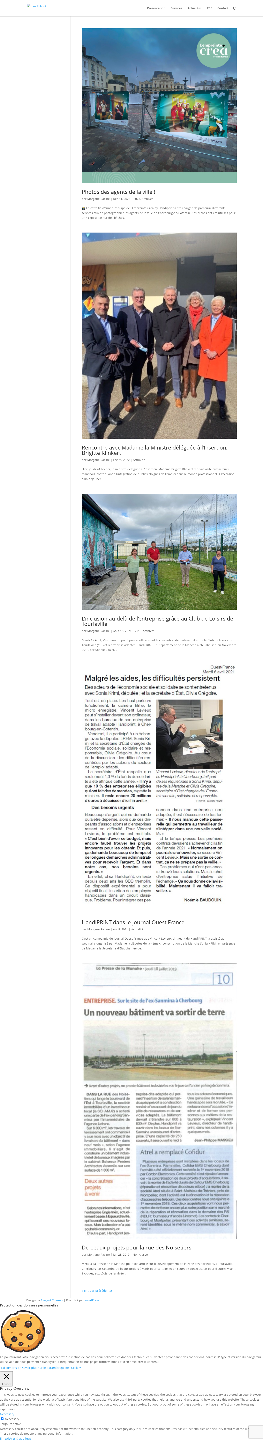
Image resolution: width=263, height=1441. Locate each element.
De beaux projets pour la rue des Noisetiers (136, 1247)
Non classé (140, 1254)
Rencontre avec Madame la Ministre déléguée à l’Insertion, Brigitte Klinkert (154, 450)
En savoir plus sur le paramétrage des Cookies (50, 1368)
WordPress (92, 1300)
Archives (147, 199)
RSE (209, 8)
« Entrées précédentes (97, 1291)
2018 (138, 631)
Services (176, 8)
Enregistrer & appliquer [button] (16, 1438)
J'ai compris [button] (9, 1368)
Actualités (195, 8)
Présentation (156, 8)
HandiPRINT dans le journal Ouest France (133, 922)
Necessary (12, 1419)
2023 (137, 199)
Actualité (139, 460)
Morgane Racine (98, 199)
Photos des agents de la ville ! (118, 191)
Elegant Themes (52, 1300)
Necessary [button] (7, 1414)
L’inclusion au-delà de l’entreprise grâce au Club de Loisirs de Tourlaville (157, 621)
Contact (222, 8)
